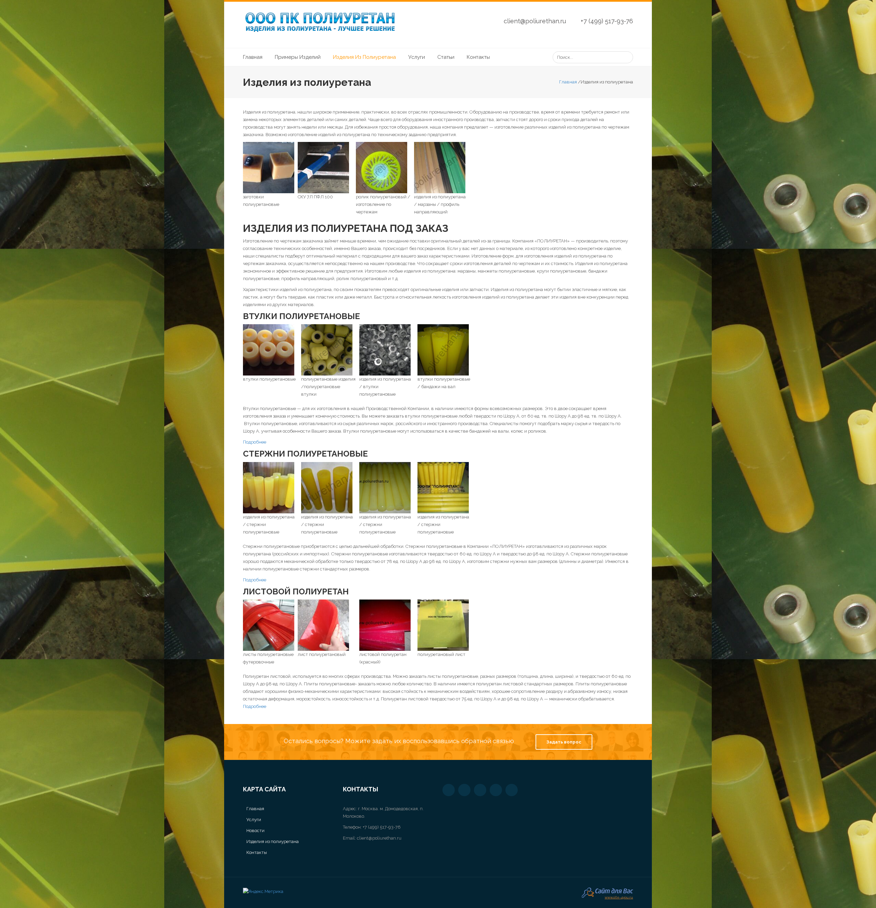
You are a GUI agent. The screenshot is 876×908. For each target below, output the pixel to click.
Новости (255, 830)
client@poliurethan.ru (535, 21)
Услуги (416, 57)
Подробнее (254, 442)
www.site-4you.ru (619, 896)
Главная (252, 57)
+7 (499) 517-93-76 (607, 21)
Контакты (478, 57)
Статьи (445, 57)
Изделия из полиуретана (364, 57)
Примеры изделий (298, 57)
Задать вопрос (563, 742)
